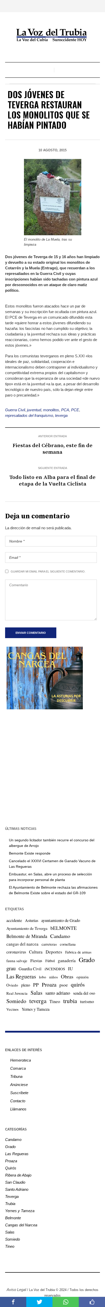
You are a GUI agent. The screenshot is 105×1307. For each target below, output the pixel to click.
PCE (75, 410)
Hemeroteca (20, 1060)
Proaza (49, 984)
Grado (87, 959)
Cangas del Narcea (21, 1225)
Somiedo (16, 1001)
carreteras (49, 944)
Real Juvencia (17, 993)
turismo (87, 1001)
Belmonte (13, 1218)
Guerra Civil (15, 410)
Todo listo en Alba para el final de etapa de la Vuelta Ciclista (52, 480)
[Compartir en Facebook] (13, 1302)
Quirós (10, 1168)
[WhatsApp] (72, 1279)
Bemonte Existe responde (29, 853)
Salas (36, 992)
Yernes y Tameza (35, 1009)
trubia (70, 1001)
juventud (34, 410)
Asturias (31, 920)
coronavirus (16, 952)
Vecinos (12, 1009)
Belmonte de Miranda (26, 936)
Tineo (54, 1001)
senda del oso (84, 993)
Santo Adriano (16, 1189)
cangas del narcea (22, 944)
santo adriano (57, 993)
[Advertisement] (52, 767)
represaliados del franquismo (29, 415)
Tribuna (16, 1076)
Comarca (18, 1068)
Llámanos (18, 1109)
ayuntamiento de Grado (60, 920)
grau (11, 968)
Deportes (54, 952)
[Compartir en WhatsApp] (65, 1302)
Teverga (12, 1196)
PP (36, 984)
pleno (25, 985)
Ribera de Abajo (18, 1175)
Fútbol (50, 960)
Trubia (10, 1203)
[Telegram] (64, 1279)
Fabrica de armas (78, 951)
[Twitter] (49, 1279)
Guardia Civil (30, 969)
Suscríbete (19, 1093)
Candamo (60, 935)
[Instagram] (41, 1279)
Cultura (36, 952)
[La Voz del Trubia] (52, 35)
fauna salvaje (16, 960)
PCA (65, 410)
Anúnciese (19, 1084)
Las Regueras (21, 976)
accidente (14, 920)
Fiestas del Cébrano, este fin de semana (52, 449)
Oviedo (12, 985)
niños (53, 976)
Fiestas (36, 960)
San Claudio (15, 1182)
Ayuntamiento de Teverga (26, 928)
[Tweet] (39, 1302)
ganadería (67, 960)
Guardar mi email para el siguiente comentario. (48, 571)
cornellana (68, 944)
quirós (78, 984)
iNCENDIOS (55, 968)
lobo (42, 976)
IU (70, 968)
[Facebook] (33, 1279)
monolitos (51, 410)
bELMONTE (63, 928)
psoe (63, 985)
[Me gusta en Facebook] (92, 1302)
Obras (67, 976)
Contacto (17, 1101)
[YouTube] (56, 1279)
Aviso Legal (16, 1289)
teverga (61, 415)
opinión (82, 976)
